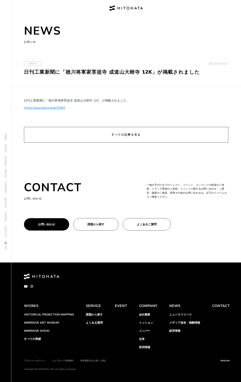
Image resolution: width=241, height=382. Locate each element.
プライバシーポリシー (34, 360)
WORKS (5, 161)
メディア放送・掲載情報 (184, 323)
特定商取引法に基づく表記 (93, 360)
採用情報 (144, 347)
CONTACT (5, 231)
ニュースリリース (180, 315)
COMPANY (5, 187)
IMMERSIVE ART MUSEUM (41, 323)
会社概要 (144, 315)
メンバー (144, 331)
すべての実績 (32, 339)
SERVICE (5, 202)
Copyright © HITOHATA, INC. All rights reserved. (50, 369)
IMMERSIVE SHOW (36, 331)
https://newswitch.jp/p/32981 (44, 108)
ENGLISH (225, 360)
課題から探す (94, 315)
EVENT (5, 148)
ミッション (146, 323)
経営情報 (174, 331)
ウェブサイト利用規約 (62, 360)
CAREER (5, 217)
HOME (5, 137)
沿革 (142, 339)
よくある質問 (94, 323)
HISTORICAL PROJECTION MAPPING (49, 315)
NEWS (5, 174)
